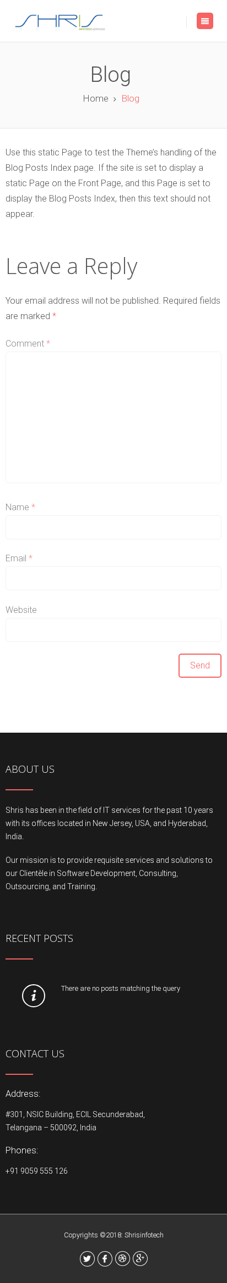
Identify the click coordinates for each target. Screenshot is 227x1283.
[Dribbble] (122, 1258)
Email (19, 558)
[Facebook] (105, 1259)
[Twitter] (87, 1259)
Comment (28, 343)
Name (20, 507)
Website (21, 610)
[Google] (140, 1258)
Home (96, 98)
